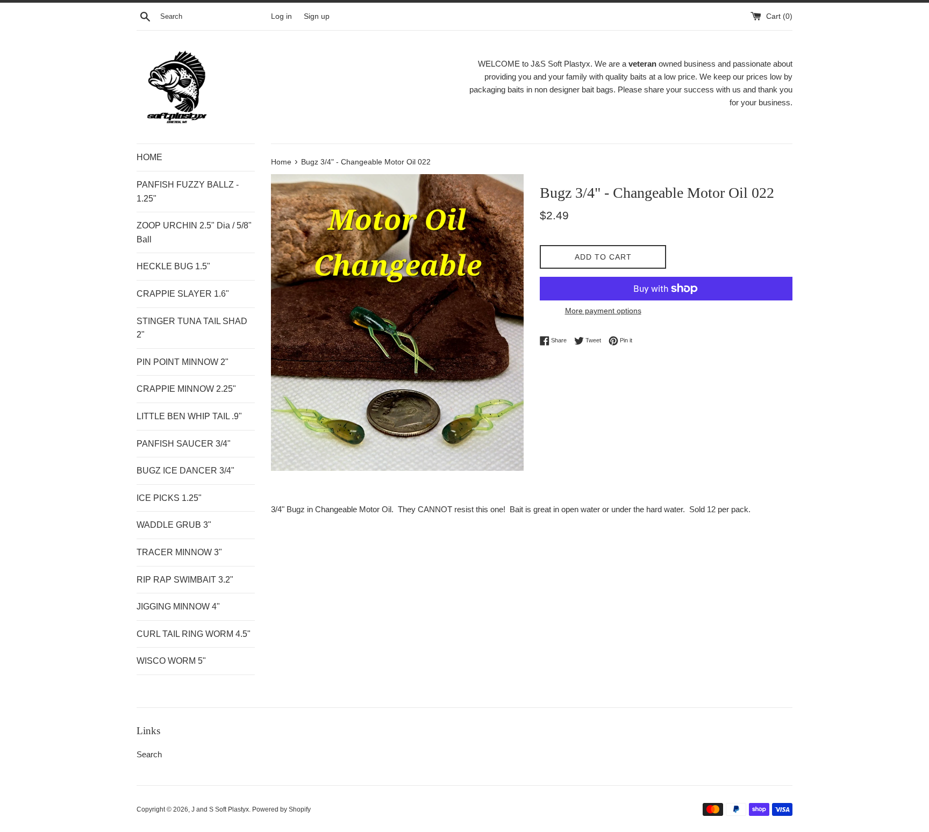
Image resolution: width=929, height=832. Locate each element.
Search (149, 754)
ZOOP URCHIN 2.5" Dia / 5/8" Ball (194, 232)
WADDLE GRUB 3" (174, 524)
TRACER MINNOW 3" (179, 552)
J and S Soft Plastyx (220, 809)
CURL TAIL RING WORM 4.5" (194, 634)
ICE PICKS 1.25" (169, 498)
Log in (281, 16)
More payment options (603, 310)
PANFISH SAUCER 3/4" (184, 443)
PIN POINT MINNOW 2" (182, 362)
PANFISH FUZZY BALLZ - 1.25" (188, 191)
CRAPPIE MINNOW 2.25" (186, 388)
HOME (149, 157)
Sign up (317, 16)
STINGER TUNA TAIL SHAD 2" (192, 328)
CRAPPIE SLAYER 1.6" (183, 293)
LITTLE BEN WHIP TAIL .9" (189, 416)
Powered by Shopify (281, 809)
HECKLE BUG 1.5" (173, 266)
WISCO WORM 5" (171, 660)
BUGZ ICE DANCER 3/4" (185, 470)
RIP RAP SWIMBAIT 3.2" (185, 579)
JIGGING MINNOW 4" (178, 606)
